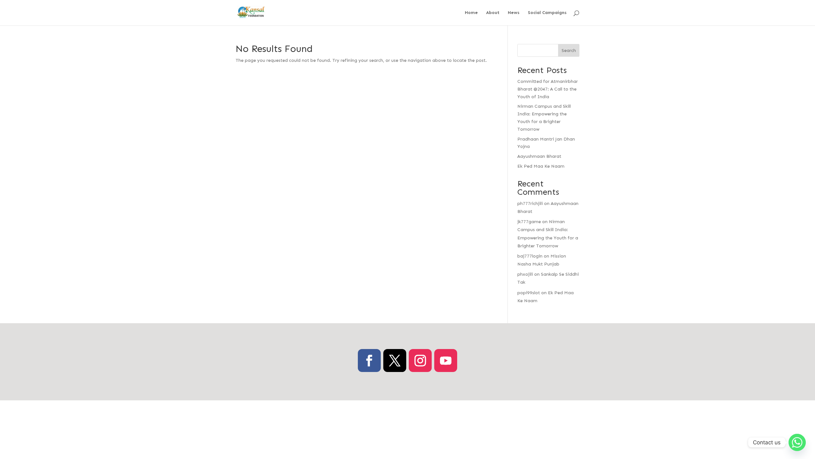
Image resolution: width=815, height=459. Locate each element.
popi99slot (528, 292)
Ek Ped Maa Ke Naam (540, 166)
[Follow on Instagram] (420, 360)
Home (471, 13)
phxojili (525, 274)
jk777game (529, 221)
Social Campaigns (547, 13)
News (514, 13)
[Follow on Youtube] (445, 360)
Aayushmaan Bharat (539, 156)
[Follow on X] (394, 360)
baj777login (529, 256)
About (493, 13)
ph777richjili (530, 203)
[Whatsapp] (797, 442)
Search (569, 50)
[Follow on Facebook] (369, 360)
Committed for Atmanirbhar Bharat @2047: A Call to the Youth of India (547, 89)
